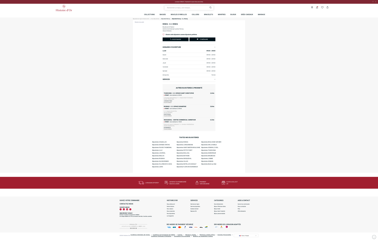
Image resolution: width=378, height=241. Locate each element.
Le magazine (170, 216)
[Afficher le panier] (326, 8)
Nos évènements (218, 204)
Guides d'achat (194, 209)
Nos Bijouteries (155, 18)
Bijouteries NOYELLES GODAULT (186, 164)
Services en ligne (194, 204)
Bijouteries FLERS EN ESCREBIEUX (187, 167)
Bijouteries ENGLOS (158, 156)
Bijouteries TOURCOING (208, 150)
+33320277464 (168, 101)
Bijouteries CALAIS (182, 161)
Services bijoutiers (195, 206)
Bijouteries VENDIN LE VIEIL (209, 147)
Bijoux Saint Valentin (219, 211)
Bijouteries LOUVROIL (158, 153)
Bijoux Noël (217, 209)
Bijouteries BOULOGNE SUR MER (211, 142)
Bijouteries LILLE (157, 150)
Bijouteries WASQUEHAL (184, 158)
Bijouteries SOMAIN (207, 161)
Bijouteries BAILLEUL (183, 153)
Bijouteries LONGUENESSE (185, 144)
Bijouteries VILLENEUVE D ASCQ (162, 164)
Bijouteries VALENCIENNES (160, 161)
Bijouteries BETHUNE (183, 156)
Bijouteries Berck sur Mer (208, 164)
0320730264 (167, 114)
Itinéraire (204, 39)
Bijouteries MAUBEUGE (208, 156)
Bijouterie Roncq (165, 18)
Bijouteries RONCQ (182, 142)
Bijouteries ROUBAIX (158, 158)
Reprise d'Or (193, 211)
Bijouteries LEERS (157, 167)
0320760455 (176, 39)
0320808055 (167, 127)
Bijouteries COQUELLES (159, 142)
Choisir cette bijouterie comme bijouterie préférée (181, 34)
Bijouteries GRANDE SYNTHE (161, 144)
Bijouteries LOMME (207, 158)
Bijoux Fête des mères (220, 206)
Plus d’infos (167, 102)
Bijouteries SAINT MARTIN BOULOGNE (188, 147)
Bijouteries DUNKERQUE (208, 153)
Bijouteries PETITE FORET (184, 150)
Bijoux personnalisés (219, 213)
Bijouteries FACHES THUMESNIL (162, 147)
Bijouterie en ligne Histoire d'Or (141, 18)
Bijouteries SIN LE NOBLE (209, 144)
